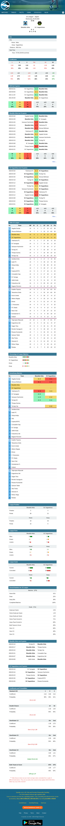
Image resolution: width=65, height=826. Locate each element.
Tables (13, 12)
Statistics (37, 12)
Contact (44, 813)
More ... (54, 161)
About (37, 813)
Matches (5, 12)
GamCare (43, 803)
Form (29, 12)
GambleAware (22, 803)
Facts (21, 12)
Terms (32, 813)
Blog (46, 12)
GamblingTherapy (33, 803)
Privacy (26, 813)
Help (20, 813)
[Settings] (63, 12)
